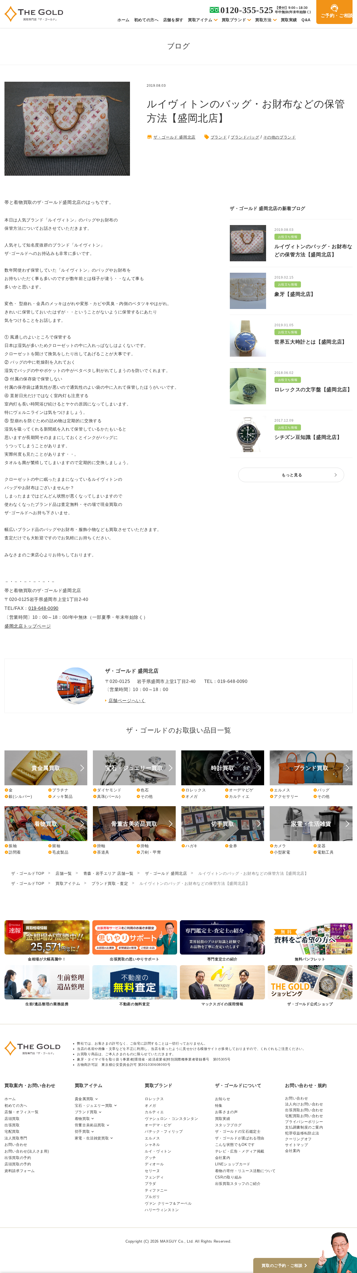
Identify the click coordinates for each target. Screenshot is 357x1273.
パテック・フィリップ (164, 1131)
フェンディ (154, 1177)
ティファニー (156, 1190)
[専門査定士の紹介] (222, 941)
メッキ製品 (60, 796)
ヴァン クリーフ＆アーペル (168, 1203)
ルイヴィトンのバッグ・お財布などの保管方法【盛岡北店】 (313, 250)
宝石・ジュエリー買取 (94, 1105)
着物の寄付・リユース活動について (245, 1171)
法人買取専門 (15, 1138)
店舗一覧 (64, 873)
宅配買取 (12, 1131)
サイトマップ (296, 1145)
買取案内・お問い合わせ (30, 1085)
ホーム (123, 20)
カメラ (278, 846)
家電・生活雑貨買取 (92, 1138)
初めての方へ (146, 20)
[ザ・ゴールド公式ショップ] (310, 986)
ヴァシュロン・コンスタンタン (171, 1119)
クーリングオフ (298, 1139)
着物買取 (82, 1119)
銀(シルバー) (18, 796)
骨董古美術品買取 (90, 1125)
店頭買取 (12, 1119)
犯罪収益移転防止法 (302, 1133)
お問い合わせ (15, 1144)
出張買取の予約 (17, 1158)
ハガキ (189, 846)
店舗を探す (173, 20)
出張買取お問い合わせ (304, 1110)
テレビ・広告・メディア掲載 (239, 1151)
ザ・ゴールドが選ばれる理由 (239, 1138)
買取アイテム (200, 20)
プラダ (150, 1184)
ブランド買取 (86, 1112)
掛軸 (99, 846)
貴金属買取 (84, 1099)
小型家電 (280, 852)
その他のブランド (279, 137)
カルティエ (237, 796)
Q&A (306, 20)
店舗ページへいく (127, 700)
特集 (219, 1105)
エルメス (280, 790)
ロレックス (193, 790)
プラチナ (58, 790)
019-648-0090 (43, 608)
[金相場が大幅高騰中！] (47, 941)
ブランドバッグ (245, 137)
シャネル (152, 1144)
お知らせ (222, 1099)
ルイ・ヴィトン (158, 1151)
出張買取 (12, 1125)
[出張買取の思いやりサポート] (134, 941)
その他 (144, 796)
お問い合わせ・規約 (306, 1085)
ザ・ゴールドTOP (27, 873)
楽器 (319, 846)
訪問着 (12, 852)
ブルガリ (152, 1197)
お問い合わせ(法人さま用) (26, 1151)
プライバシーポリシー (304, 1122)
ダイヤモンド (107, 790)
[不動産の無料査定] (134, 986)
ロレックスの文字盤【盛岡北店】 (313, 389)
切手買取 (82, 1131)
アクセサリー (284, 796)
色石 (142, 790)
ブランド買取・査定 (109, 883)
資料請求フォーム (19, 1171)
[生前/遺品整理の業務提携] (47, 986)
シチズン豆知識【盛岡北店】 (308, 437)
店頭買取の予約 (17, 1164)
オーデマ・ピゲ (158, 1125)
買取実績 (289, 20)
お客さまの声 (226, 1112)
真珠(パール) (106, 796)
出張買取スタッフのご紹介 (238, 1184)
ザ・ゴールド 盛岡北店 (174, 137)
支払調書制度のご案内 (304, 1127)
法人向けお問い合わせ (304, 1104)
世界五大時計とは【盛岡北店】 (310, 342)
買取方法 (263, 20)
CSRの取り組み (228, 1177)
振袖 (10, 846)
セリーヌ (152, 1171)
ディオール (154, 1164)
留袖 (54, 846)
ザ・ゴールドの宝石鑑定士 (238, 1131)
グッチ (150, 1158)
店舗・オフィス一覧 (21, 1112)
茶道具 (101, 852)
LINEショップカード (232, 1164)
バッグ (321, 790)
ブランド (219, 137)
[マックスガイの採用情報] (222, 986)
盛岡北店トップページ (27, 626)
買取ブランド (234, 20)
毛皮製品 (58, 852)
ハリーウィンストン (162, 1210)
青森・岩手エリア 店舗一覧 (108, 873)
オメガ (189, 796)
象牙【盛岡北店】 (295, 294)
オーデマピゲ (239, 790)
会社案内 (222, 1158)
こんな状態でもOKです (235, 1144)
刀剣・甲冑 (148, 852)
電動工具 (323, 852)
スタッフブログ (228, 1125)
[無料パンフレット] (310, 941)
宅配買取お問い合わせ (304, 1116)
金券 (231, 846)
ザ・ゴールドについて (238, 1085)
